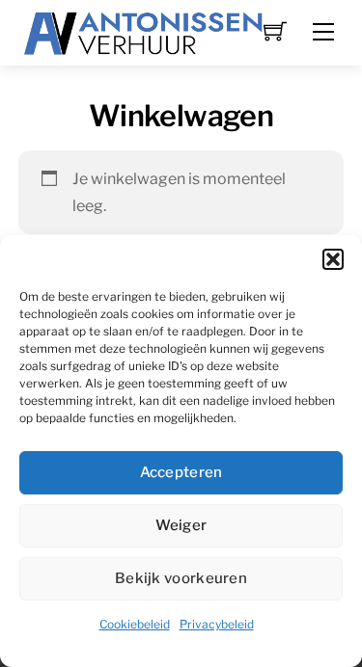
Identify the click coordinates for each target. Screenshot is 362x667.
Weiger (181, 525)
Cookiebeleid (134, 624)
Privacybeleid (217, 624)
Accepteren (181, 472)
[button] (333, 259)
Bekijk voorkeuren (181, 578)
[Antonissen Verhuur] (143, 30)
